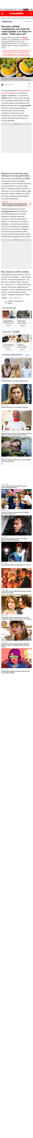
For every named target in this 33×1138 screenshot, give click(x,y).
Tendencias (7, 21)
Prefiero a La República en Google (16, 302)
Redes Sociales (18, 297)
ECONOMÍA (21, 18)
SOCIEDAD (27, 18)
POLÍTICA (9, 18)
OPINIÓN (15, 18)
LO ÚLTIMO (3, 18)
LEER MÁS (8, 325)
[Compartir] (29, 83)
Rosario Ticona (8, 84)
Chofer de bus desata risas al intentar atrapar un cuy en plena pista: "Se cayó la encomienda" (17, 51)
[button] (2, 13)
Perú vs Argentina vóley (10, 9)
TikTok (24, 38)
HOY (1, 9)
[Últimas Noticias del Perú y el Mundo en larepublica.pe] (16, 13)
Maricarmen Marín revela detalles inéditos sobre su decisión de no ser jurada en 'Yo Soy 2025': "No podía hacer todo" (14, 204)
